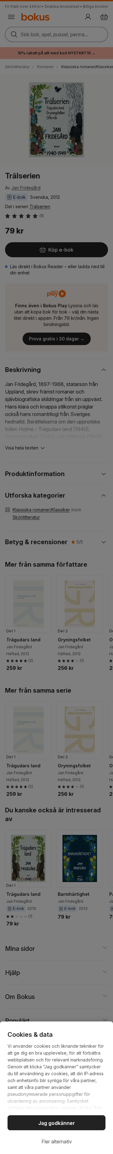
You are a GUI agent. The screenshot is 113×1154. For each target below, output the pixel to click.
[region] (56, 1087)
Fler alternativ (56, 1141)
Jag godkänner (56, 1123)
